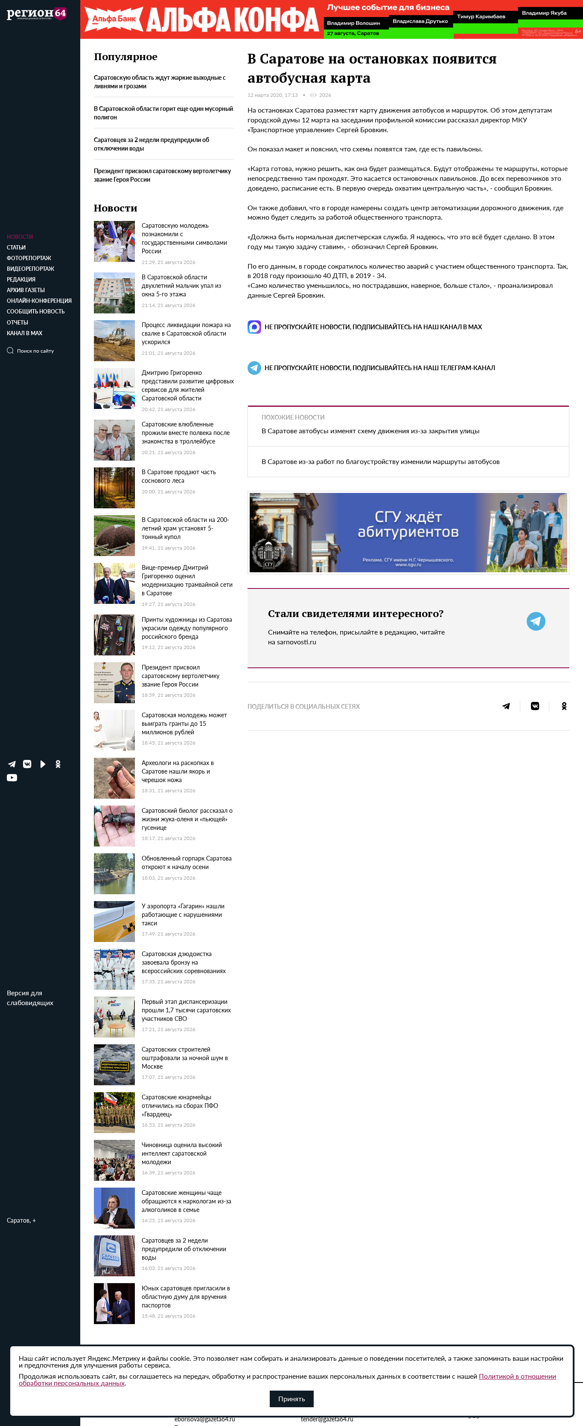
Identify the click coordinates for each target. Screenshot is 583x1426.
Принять (291, 1398)
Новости (20, 237)
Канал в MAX (24, 333)
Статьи (16, 247)
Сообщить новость (35, 311)
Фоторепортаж (29, 258)
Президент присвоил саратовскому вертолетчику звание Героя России (162, 174)
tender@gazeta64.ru (327, 1418)
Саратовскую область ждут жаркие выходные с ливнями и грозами (160, 81)
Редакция (21, 279)
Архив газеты (26, 290)
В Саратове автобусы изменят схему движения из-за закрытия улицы (371, 430)
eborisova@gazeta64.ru (205, 1418)
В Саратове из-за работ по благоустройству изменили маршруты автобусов (381, 461)
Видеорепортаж (30, 268)
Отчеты (17, 322)
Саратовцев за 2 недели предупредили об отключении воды (151, 143)
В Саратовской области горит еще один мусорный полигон (163, 112)
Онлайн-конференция (39, 300)
